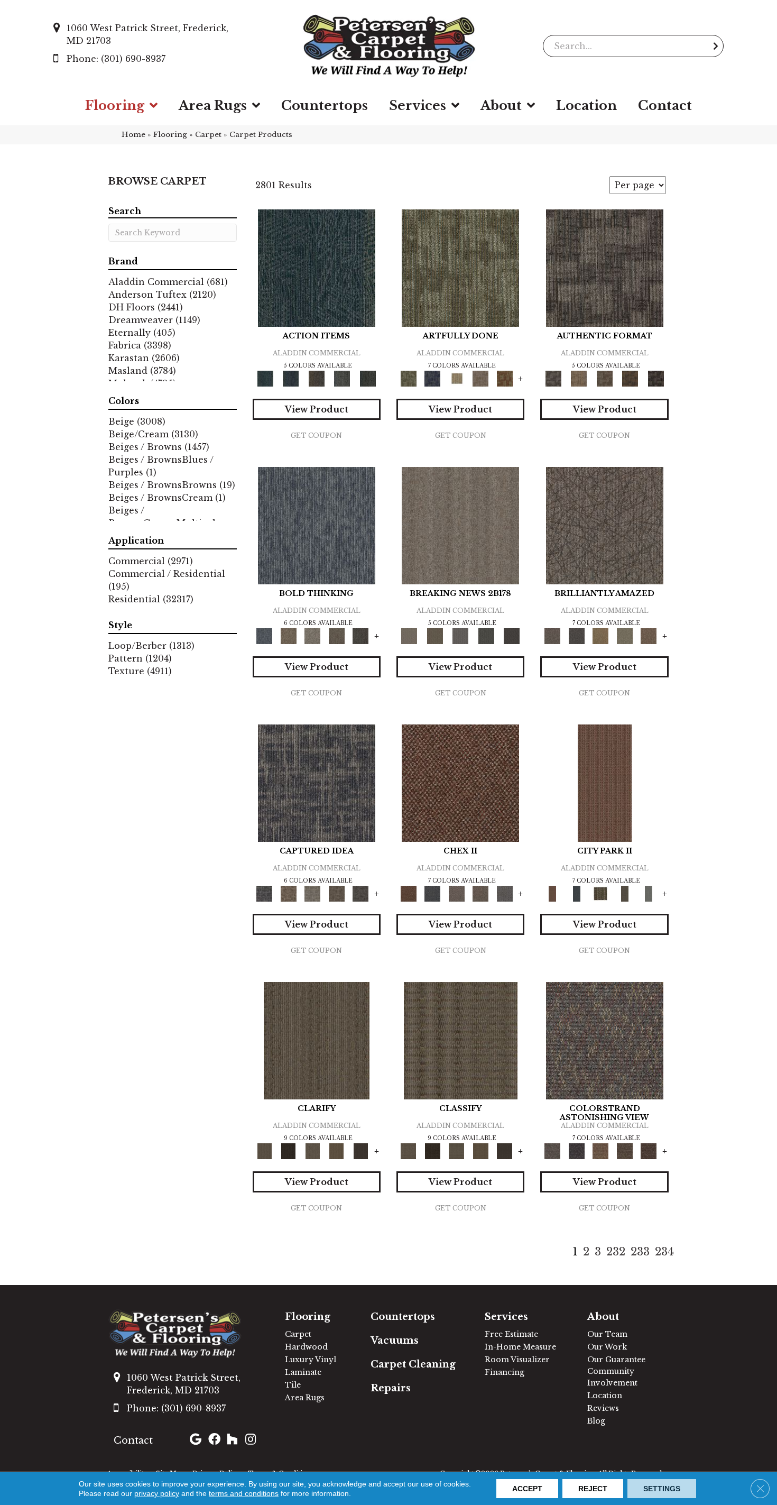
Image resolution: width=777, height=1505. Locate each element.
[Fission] (336, 635)
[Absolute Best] (624, 1150)
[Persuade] (336, 1150)
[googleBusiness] (195, 1440)
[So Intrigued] (604, 525)
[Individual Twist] (604, 378)
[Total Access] (512, 635)
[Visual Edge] (604, 267)
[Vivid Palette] (504, 378)
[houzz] (232, 1440)
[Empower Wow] (624, 635)
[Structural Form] (655, 378)
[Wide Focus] (576, 1150)
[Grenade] (288, 635)
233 (640, 1251)
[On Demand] (486, 635)
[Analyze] (288, 1150)
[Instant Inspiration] (648, 635)
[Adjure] (360, 1150)
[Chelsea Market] (460, 782)
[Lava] (312, 635)
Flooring (170, 134)
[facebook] (214, 1440)
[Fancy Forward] (604, 1040)
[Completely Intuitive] (600, 635)
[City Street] (367, 378)
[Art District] (456, 893)
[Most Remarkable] (432, 378)
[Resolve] (316, 1040)
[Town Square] (504, 893)
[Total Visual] (600, 1150)
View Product (316, 409)
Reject (592, 1488)
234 (664, 1251)
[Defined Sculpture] (579, 378)
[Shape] (316, 525)
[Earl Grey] (342, 378)
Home (133, 134)
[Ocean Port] (291, 378)
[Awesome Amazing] (480, 378)
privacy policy (156, 1493)
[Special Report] (434, 635)
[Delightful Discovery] (460, 267)
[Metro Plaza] (480, 893)
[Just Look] (648, 1150)
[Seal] (360, 635)
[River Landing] (432, 893)
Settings (661, 1488)
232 (615, 1251)
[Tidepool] (316, 267)
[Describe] (312, 1150)
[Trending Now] (460, 525)
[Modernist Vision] (456, 378)
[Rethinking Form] (630, 378)
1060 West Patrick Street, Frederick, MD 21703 (147, 34)
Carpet (208, 134)
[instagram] (250, 1440)
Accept (527, 1488)
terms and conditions (244, 1493)
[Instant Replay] (460, 635)
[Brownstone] (316, 378)
